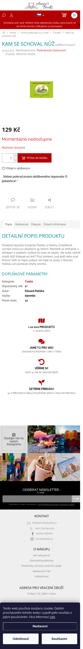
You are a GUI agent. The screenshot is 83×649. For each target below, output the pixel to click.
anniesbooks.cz (44, 538)
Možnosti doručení (13, 147)
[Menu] (74, 15)
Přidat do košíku (37, 158)
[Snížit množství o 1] (16, 160)
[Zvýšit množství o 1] (16, 155)
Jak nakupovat (41, 555)
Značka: (20, 54)
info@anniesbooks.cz (44, 522)
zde (52, 617)
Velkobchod (41, 576)
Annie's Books (44, 533)
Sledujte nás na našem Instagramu (14, 441)
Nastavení (40, 626)
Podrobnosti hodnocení (51, 50)
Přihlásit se (76, 498)
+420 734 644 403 (44, 528)
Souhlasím (59, 639)
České (29, 281)
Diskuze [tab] (36, 224)
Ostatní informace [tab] (54, 224)
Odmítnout (21, 639)
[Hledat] (4, 15)
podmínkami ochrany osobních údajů (56, 504)
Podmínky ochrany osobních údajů (41, 565)
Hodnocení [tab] (21, 224)
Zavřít (22, 192)
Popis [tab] (8, 224)
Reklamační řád (41, 571)
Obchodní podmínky (41, 560)
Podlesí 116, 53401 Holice (41, 593)
